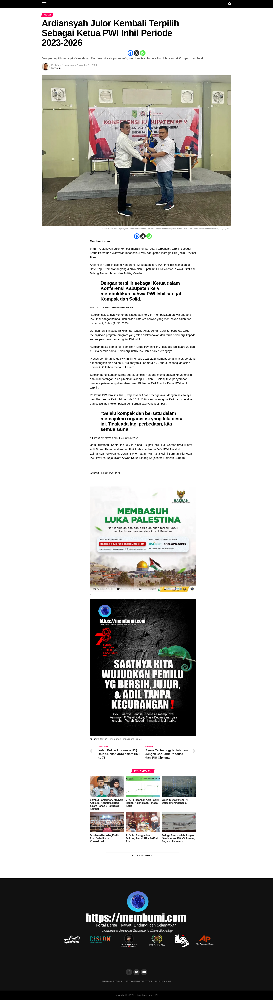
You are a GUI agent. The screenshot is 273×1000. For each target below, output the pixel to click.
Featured (129, 739)
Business (116, 739)
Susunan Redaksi (112, 981)
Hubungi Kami (163, 981)
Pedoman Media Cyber (139, 981)
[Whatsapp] (143, 53)
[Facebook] (130, 53)
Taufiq (57, 68)
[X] (136, 53)
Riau (139, 739)
